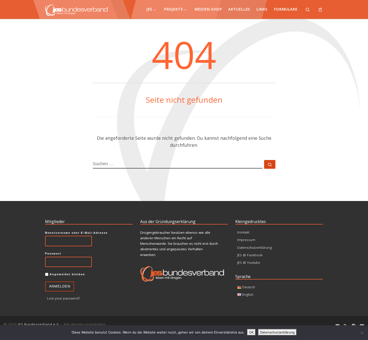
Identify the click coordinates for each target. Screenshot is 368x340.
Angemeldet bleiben (66, 274)
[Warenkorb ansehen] (320, 9)
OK (251, 332)
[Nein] (361, 332)
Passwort (53, 253)
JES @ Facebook (250, 255)
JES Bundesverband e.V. (39, 324)
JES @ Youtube (248, 262)
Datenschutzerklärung (254, 247)
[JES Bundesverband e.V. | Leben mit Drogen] (76, 9)
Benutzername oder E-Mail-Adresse (76, 232)
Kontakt (243, 232)
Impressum (246, 240)
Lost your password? (63, 298)
